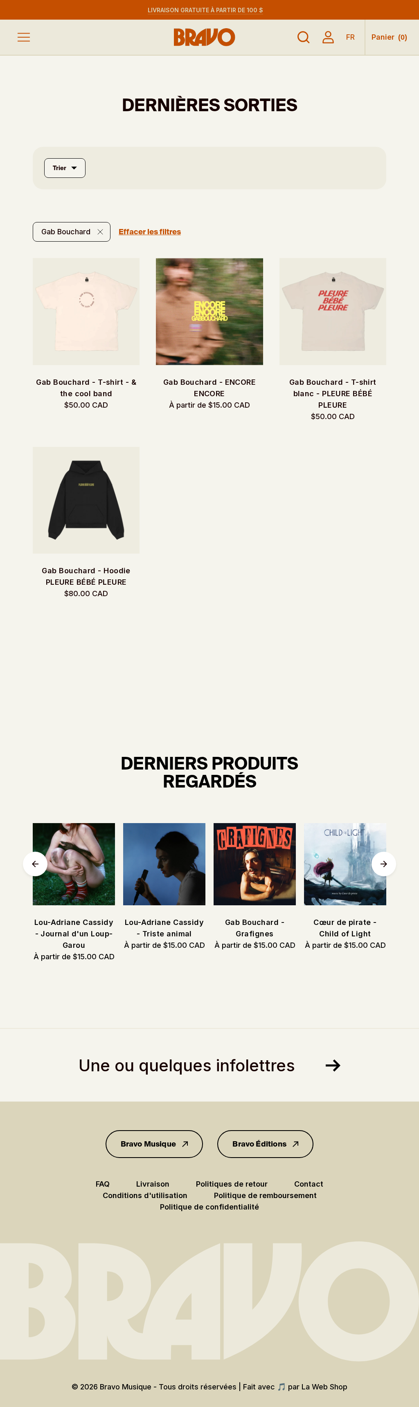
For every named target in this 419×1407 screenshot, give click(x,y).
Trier (59, 168)
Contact (308, 1184)
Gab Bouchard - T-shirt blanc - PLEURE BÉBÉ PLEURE (332, 393)
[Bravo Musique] (204, 37)
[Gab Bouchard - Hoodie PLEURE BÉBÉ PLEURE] (86, 500)
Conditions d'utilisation (145, 1195)
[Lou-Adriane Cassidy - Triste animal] (164, 864)
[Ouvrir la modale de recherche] (303, 37)
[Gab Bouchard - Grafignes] (255, 864)
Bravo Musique (148, 1144)
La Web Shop (324, 1386)
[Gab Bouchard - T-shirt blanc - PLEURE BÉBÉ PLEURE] (332, 311)
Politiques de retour (232, 1184)
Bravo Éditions (259, 1144)
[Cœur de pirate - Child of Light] (345, 864)
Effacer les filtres (150, 232)
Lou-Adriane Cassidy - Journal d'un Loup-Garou (74, 933)
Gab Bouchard (65, 231)
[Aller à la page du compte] (328, 37)
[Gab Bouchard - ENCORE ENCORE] (209, 311)
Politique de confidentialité (209, 1207)
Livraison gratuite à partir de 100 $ (205, 10)
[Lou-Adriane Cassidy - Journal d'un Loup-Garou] (74, 864)
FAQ (103, 1184)
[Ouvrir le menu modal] (23, 37)
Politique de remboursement (265, 1195)
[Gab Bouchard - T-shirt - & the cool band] (86, 311)
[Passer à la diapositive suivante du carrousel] (384, 864)
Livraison (152, 1184)
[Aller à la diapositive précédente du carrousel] (35, 864)
